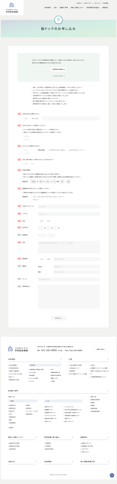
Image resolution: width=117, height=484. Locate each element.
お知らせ (79, 3)
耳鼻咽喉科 (12, 423)
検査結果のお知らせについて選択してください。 (34, 188)
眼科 (10, 420)
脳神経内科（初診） (14, 380)
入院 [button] (55, 7)
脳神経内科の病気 (14, 446)
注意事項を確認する (58, 69)
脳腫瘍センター (49, 410)
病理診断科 (29, 414)
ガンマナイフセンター (50, 415)
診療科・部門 (13, 391)
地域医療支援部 (95, 411)
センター (48, 401)
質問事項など (24, 286)
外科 (10, 414)
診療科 (12, 401)
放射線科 (28, 408)
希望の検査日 (24, 170)
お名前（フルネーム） (26, 206)
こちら (54, 101)
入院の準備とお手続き (76, 365)
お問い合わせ (101, 349)
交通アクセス (87, 3)
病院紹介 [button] (105, 7)
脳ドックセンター (69, 421)
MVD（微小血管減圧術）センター (73, 410)
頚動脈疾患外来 (55, 372)
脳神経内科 (12, 408)
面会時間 (72, 371)
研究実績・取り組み (52, 437)
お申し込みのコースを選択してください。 (32, 125)
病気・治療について (15, 437)
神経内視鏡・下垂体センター (72, 412)
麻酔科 (28, 405)
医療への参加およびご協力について (99, 372)
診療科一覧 (11, 397)
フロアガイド (85, 449)
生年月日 (23, 227)
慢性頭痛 (32, 375)
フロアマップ (97, 3)
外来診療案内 (13, 365)
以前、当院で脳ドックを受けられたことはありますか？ (36, 159)
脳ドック (11, 377)
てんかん (31, 381)
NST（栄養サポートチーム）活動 (78, 374)
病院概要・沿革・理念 (87, 446)
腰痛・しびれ (54, 378)
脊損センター (68, 418)
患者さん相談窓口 (14, 371)
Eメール (22, 279)
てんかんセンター (69, 407)
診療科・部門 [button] (64, 7)
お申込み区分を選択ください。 (29, 114)
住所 (21, 242)
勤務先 (22, 266)
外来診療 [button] (47, 7)
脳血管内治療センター (51, 418)
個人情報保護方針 (87, 462)
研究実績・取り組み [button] (93, 7)
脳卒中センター (49, 407)
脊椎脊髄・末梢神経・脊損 (36, 369)
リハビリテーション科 (31, 411)
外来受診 (11, 359)
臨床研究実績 (49, 449)
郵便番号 (23, 235)
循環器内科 (12, 417)
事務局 (11, 427)
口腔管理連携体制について (98, 377)
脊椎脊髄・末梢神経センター (72, 415)
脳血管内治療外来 (56, 375)
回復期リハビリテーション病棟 (99, 368)
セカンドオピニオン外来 (15, 374)
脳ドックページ (45, 129)
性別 (21, 221)
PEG (52, 369)
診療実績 (48, 443)
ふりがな (22, 213)
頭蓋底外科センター (50, 412)
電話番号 (23, 259)
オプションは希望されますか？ (29, 146)
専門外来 (32, 365)
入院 (70, 359)
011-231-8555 (49, 350)
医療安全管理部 (95, 400)
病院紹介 (84, 437)
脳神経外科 (12, 405)
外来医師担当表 (13, 368)
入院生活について (75, 368)
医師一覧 (93, 397)
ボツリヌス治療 (33, 378)
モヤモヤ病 (32, 372)
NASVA (93, 365)
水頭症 (53, 381)
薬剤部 (93, 405)
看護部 (93, 402)
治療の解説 (12, 449)
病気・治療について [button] (77, 7)
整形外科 (11, 411)
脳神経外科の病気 (14, 443)
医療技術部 (94, 408)
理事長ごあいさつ (86, 443)
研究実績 (48, 446)
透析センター (48, 421)
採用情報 (105, 3)
